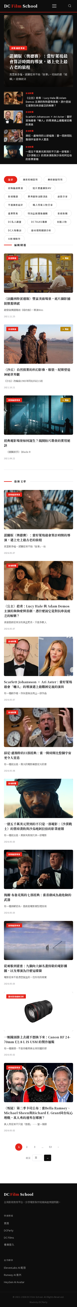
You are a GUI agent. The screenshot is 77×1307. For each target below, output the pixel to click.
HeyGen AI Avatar (14, 1282)
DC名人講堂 (14, 221)
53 (50, 1147)
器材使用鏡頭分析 (41, 230)
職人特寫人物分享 (43, 204)
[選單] (54, 6)
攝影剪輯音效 (30, 179)
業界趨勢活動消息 (38, 196)
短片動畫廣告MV (42, 188)
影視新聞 (63, 213)
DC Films (9, 1237)
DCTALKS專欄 (39, 221)
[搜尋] (69, 6)
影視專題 (13, 196)
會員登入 (9, 1244)
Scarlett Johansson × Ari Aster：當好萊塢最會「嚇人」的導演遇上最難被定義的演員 (49, 120)
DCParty (8, 1230)
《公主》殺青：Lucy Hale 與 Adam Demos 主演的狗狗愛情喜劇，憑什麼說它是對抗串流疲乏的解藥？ (48, 101)
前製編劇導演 (15, 188)
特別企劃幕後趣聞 (38, 213)
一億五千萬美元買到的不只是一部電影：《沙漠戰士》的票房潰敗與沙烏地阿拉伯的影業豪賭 (49, 155)
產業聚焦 (13, 213)
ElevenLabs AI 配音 (15, 1268)
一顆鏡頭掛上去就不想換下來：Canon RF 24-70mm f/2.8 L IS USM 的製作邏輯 (37, 1039)
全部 (10, 179)
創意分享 (63, 196)
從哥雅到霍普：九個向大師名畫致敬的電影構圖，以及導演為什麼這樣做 (35, 968)
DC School (21, 6)
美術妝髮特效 (55, 179)
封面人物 (62, 221)
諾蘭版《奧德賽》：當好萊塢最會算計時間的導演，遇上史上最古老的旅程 (38, 61)
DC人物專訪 (14, 230)
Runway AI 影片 (13, 1275)
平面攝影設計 (15, 204)
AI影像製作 (14, 238)
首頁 (6, 1223)
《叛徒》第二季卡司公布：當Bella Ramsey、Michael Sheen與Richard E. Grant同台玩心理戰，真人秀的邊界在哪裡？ (38, 1113)
